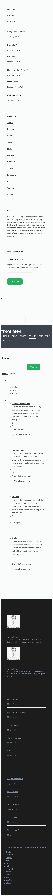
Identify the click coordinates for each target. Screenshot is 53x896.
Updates (15, 538)
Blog (14, 336)
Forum (32, 336)
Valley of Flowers (13, 751)
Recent (10, 15)
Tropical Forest (12, 725)
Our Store (44, 336)
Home (6, 336)
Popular (11, 9)
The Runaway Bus (14, 738)
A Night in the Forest (16, 32)
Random (11, 21)
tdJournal (11, 332)
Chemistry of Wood (14, 805)
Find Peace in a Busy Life (18, 70)
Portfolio (8, 341)
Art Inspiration (12, 637)
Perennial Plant (13, 45)
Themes (15, 497)
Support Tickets (19, 450)
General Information (21, 404)
